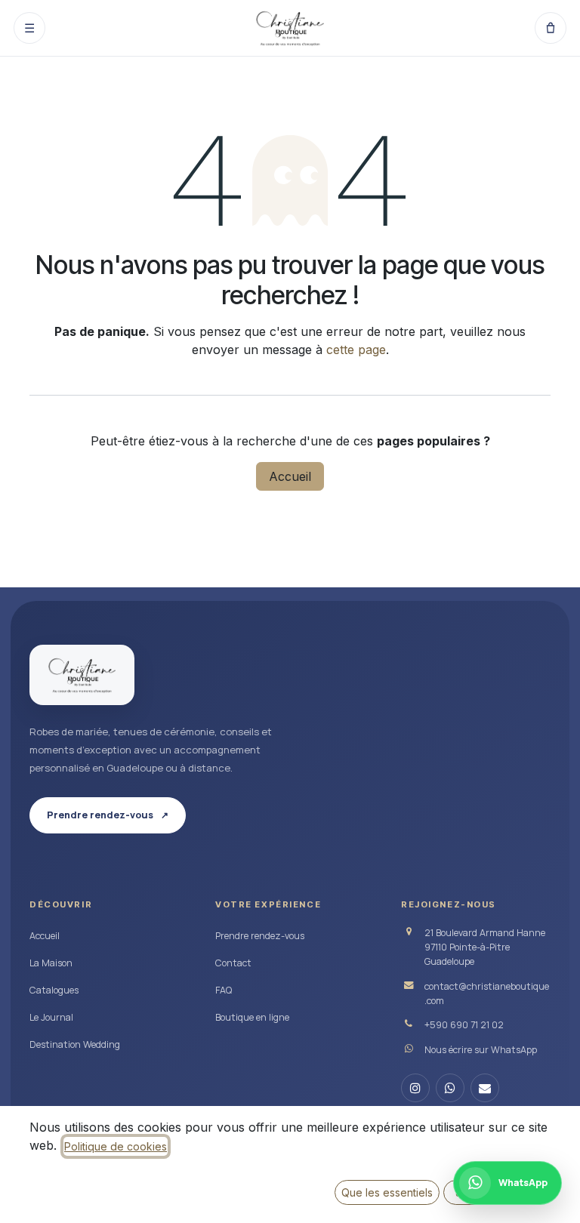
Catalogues (54, 990)
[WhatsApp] (450, 1088)
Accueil (290, 476)
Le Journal (51, 1017)
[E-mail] (484, 1088)
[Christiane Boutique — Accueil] (81, 675)
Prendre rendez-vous (259, 935)
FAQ (223, 990)
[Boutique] (550, 28)
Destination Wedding (74, 1044)
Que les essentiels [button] (387, 1192)
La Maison (50, 963)
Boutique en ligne (252, 1017)
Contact (233, 963)
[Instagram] (415, 1088)
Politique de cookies (115, 1146)
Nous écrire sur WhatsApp (480, 1049)
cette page (356, 349)
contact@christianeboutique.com (486, 993)
